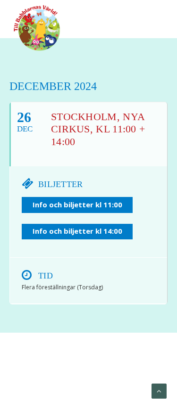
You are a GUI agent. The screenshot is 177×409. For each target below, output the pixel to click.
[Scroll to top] (159, 390)
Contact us (109, 381)
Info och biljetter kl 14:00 (77, 231)
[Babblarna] (37, 27)
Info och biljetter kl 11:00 (77, 204)
